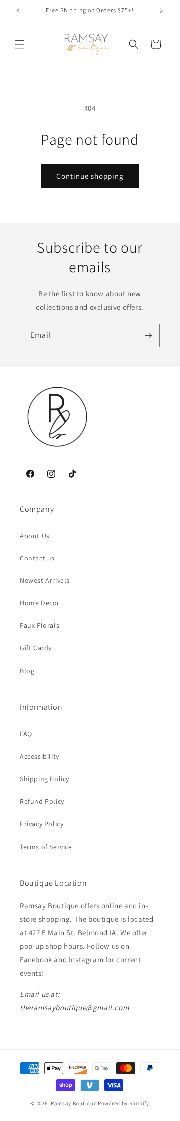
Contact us (37, 558)
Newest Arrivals (45, 580)
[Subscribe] (149, 335)
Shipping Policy (45, 778)
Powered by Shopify (124, 1103)
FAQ (26, 733)
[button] (20, 44)
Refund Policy (42, 801)
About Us (35, 535)
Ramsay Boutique (74, 1103)
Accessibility (40, 756)
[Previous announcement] (19, 11)
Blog (27, 670)
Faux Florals (40, 625)
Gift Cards (36, 647)
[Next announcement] (161, 11)
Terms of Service (46, 846)
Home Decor (40, 602)
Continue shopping (90, 176)
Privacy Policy (42, 823)
